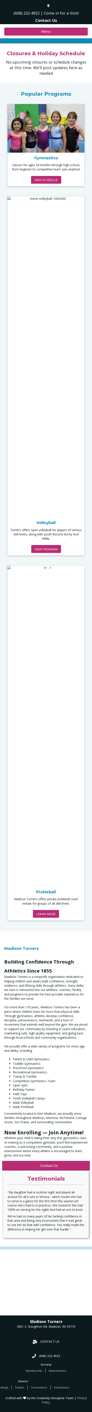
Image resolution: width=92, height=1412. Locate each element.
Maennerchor (58, 1371)
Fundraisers (62, 1387)
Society (46, 1364)
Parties (19, 1387)
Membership (34, 1371)
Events (23, 1381)
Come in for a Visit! (61, 13)
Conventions (39, 1387)
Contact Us (46, 20)
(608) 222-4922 (26, 13)
